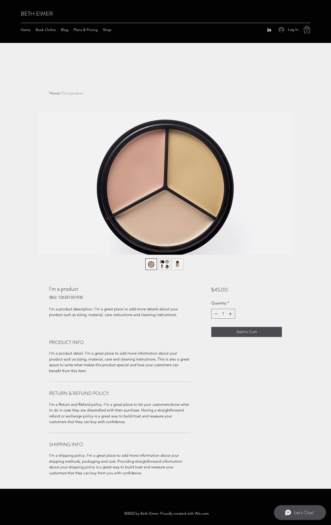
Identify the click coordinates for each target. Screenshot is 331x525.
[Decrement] (215, 314)
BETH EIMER (37, 14)
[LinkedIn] (269, 29)
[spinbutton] (223, 314)
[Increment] (230, 314)
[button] (307, 29)
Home (54, 93)
